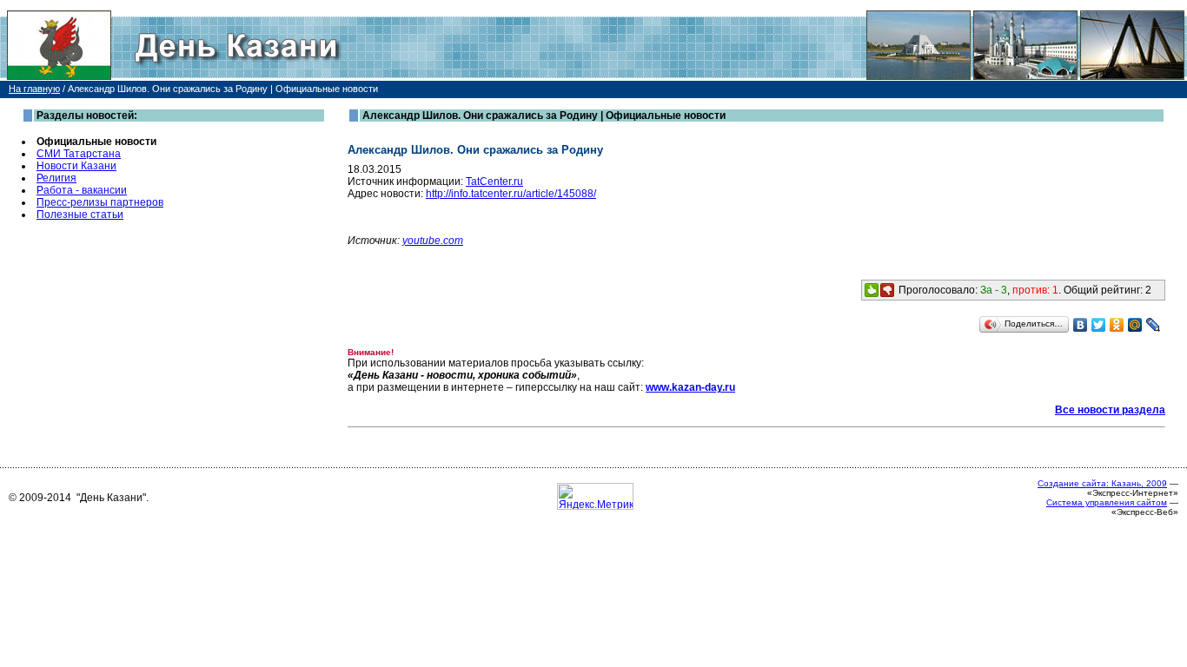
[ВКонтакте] (1080, 325)
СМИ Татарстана (78, 154)
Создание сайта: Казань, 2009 (1102, 483)
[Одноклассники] (1117, 325)
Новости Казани (76, 166)
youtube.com (432, 240)
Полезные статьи (79, 214)
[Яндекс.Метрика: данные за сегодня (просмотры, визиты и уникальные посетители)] (595, 496)
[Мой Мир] (1135, 325)
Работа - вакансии (81, 190)
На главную (34, 88)
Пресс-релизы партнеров (99, 202)
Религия (56, 178)
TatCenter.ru (494, 181)
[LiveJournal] (1153, 325)
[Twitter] (1099, 325)
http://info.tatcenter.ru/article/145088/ (511, 194)
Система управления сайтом (1106, 502)
